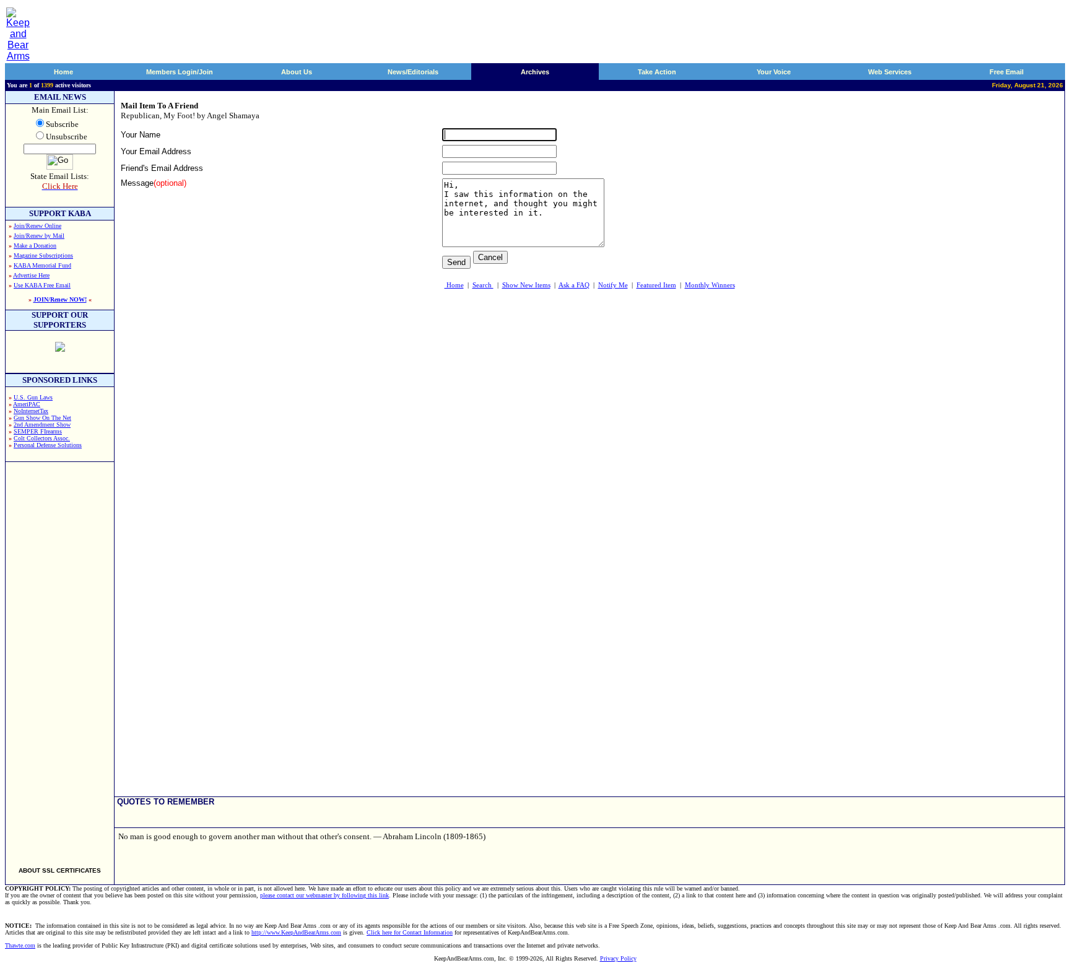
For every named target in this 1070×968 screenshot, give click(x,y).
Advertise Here (31, 275)
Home (63, 72)
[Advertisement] (60, 659)
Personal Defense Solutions (48, 445)
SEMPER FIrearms (38, 431)
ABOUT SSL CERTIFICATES (60, 870)
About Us (296, 72)
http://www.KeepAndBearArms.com (296, 932)
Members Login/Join (179, 72)
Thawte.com (20, 945)
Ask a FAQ (574, 285)
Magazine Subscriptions (43, 255)
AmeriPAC (26, 404)
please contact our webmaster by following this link (324, 895)
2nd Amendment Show (42, 424)
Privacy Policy (618, 958)
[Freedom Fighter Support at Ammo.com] (60, 348)
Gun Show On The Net (42, 417)
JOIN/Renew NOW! (60, 299)
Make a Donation (35, 245)
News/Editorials (413, 72)
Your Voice (774, 72)
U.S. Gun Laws (33, 397)
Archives (535, 72)
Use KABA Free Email (42, 285)
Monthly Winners (710, 285)
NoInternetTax (31, 411)
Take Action (657, 72)
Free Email (1007, 72)
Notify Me (613, 285)
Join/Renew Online (37, 225)
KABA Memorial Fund (42, 265)
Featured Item (656, 285)
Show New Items (526, 285)
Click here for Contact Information (410, 932)
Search (483, 285)
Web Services (889, 72)
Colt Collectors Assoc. (42, 438)
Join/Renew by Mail (39, 235)
